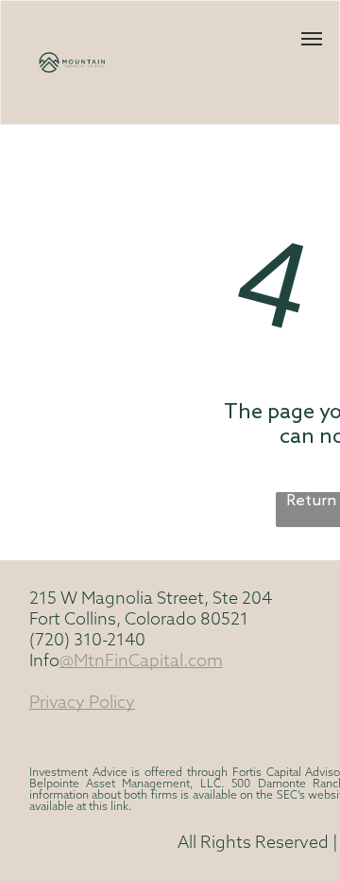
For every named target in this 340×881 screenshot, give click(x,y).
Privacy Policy (82, 704)
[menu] (312, 39)
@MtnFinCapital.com (141, 662)
